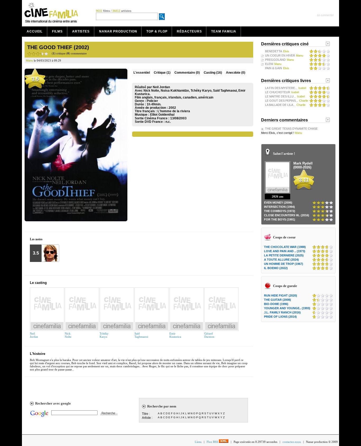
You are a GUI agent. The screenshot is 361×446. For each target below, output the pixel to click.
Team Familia (223, 31)
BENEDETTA (273, 51)
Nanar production (118, 31)
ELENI (269, 63)
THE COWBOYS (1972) (279, 211)
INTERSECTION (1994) (279, 206)
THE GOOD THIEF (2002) (58, 47)
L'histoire (37, 354)
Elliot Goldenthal (162, 114)
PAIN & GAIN (273, 68)
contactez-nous (292, 441)
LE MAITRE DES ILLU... (280, 96)
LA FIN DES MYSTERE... (281, 88)
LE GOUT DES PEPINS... (281, 100)
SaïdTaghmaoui (141, 335)
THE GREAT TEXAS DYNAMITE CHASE (291, 128)
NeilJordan (34, 335)
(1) (162, 72)
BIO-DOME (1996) (276, 304)
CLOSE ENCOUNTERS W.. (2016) (286, 215)
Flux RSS (213, 441)
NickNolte (68, 335)
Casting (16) (213, 72)
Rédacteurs (189, 31)
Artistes (81, 31)
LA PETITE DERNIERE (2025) (284, 255)
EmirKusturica (175, 335)
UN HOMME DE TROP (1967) (283, 263)
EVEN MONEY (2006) (278, 202)
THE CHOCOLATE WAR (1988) (285, 246)
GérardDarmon (209, 335)
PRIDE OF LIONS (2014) (280, 316)
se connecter (325, 15)
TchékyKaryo (104, 335)
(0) (187, 72)
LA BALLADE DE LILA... (280, 104)
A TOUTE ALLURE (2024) (281, 259)
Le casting (38, 283)
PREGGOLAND (275, 59)
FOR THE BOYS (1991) (279, 219)
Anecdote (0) (235, 72)
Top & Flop (156, 31)
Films (57, 31)
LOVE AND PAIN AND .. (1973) (284, 251)
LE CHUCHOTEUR (277, 92)
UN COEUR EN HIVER (280, 55)
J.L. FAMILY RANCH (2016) (282, 312)
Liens (198, 441)
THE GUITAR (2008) (277, 299)
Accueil (35, 31)
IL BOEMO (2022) (276, 268)
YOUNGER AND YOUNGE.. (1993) (287, 308)
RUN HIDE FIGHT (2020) (280, 295)
